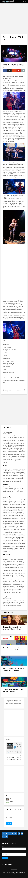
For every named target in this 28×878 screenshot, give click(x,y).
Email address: (9, 817)
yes (4, 382)
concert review (6, 380)
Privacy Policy (14, 875)
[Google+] (3, 836)
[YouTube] (15, 833)
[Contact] (12, 833)
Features (5, 638)
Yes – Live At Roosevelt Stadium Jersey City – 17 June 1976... (13, 670)
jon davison (21, 380)
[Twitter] (6, 833)
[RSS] (6, 836)
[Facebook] (3, 833)
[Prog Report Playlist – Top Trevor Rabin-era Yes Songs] (14, 640)
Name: (7, 812)
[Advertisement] (14, 19)
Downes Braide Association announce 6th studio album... (12, 628)
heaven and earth (14, 380)
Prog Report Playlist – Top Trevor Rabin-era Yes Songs (12, 649)
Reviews (5, 659)
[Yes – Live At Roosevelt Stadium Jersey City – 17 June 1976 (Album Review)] (14, 661)
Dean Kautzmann (7, 432)
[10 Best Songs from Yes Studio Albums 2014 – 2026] (14, 682)
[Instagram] (9, 833)
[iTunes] (19, 833)
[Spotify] (22, 833)
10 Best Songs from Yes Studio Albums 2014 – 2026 (13, 690)
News (5, 617)
